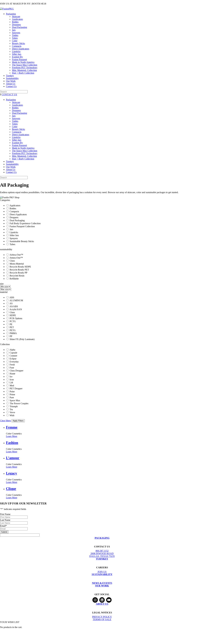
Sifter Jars (16, 54)
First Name (5, 514)
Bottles (15, 22)
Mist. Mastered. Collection (24, 70)
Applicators (17, 19)
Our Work (11, 81)
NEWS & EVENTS (102, 583)
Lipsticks (16, 51)
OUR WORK (102, 585)
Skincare (16, 16)
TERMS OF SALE (102, 619)
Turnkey (10, 75)
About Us (10, 83)
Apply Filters (18, 421)
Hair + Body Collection (23, 73)
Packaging (11, 14)
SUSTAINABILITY (102, 574)
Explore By (17, 57)
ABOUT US (102, 604)
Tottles (15, 35)
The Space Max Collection (24, 65)
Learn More (11, 436)
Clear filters (5, 420)
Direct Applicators (20, 48)
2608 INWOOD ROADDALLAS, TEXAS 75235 (102, 554)
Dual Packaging (19, 27)
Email (3, 526)
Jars (14, 30)
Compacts (16, 46)
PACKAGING (102, 538)
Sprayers (16, 32)
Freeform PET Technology (24, 67)
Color (14, 40)
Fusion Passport (19, 59)
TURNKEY (102, 559)
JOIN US (102, 571)
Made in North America (23, 62)
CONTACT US (9, 94)
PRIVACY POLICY (102, 616)
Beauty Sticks (18, 43)
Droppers (16, 24)
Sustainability (12, 78)
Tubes (15, 38)
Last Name (5, 520)
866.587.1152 (102, 550)
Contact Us (11, 86)
